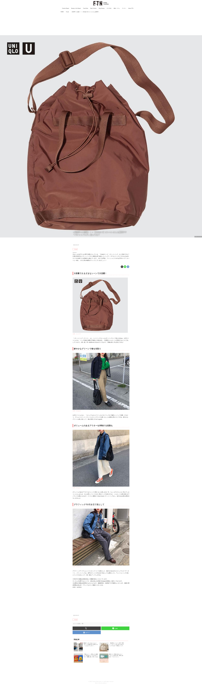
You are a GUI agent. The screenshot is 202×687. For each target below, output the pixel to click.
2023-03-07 (76, 245)
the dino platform (103, 683)
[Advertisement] (101, 24)
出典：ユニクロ (198, 236)
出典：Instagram (77, 411)
